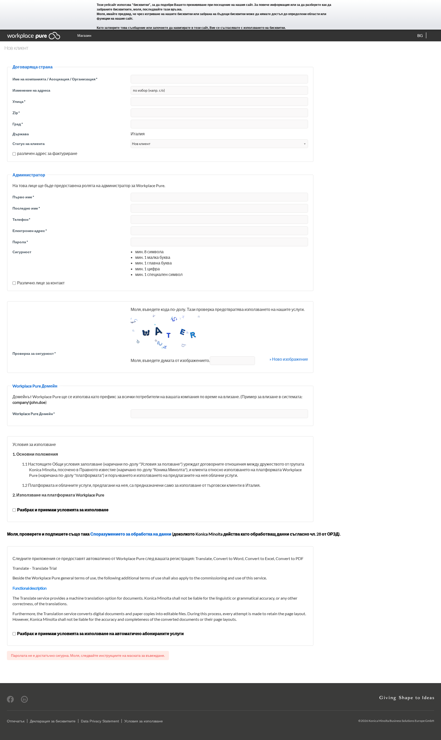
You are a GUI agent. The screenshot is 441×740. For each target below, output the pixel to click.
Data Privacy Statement (100, 721)
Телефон (21, 219)
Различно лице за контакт (41, 282)
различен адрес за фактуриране (47, 153)
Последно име (26, 208)
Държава (21, 134)
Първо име (23, 197)
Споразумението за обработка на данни (130, 533)
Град (18, 124)
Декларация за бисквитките (53, 721)
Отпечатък (15, 721)
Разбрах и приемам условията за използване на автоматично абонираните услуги (100, 633)
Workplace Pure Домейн (34, 413)
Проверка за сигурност (34, 353)
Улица (19, 101)
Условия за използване (143, 721)
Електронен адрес (30, 230)
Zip (16, 113)
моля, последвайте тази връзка (157, 9)
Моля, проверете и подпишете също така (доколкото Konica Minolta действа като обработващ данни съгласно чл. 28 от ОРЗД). (173, 533)
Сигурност (22, 252)
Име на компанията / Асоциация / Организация (55, 79)
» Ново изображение (289, 359)
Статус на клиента (29, 143)
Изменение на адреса (31, 90)
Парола (20, 242)
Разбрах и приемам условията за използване (62, 509)
